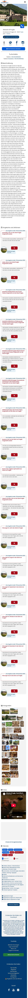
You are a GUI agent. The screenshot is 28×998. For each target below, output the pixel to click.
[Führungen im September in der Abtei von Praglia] (14, 602)
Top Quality (13, 968)
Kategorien (13, 977)
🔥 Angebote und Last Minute (13, 979)
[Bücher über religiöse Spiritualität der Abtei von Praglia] (14, 484)
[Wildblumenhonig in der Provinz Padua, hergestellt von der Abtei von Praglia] (14, 425)
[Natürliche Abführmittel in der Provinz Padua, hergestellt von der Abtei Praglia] (14, 307)
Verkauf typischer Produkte (10, 890)
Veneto (8, 33)
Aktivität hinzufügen (13, 945)
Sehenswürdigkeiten (13, 904)
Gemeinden (13, 971)
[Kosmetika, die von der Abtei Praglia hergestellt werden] (14, 248)
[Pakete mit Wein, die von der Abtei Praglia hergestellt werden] (14, 513)
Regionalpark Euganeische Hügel (11, 899)
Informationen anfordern (14, 48)
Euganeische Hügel (8, 896)
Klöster (5, 874)
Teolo (21, 32)
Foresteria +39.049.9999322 (16, 59)
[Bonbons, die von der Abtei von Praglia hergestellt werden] (14, 454)
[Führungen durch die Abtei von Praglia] (14, 691)
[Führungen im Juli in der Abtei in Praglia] (14, 543)
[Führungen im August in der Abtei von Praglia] (14, 572)
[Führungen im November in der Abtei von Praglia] (14, 661)
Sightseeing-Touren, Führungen (11, 888)
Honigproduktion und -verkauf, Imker (12, 881)
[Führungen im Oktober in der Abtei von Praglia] (14, 631)
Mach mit (13, 948)
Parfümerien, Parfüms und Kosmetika (12, 883)
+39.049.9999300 (16, 57)
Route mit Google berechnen (14, 842)
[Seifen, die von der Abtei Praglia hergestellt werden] (14, 277)
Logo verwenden (13, 947)
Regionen (13, 969)
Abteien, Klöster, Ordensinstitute (11, 866)
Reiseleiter (13, 975)
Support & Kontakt (13, 950)
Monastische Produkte (9, 879)
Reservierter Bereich (13, 954)
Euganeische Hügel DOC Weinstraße (12, 897)
